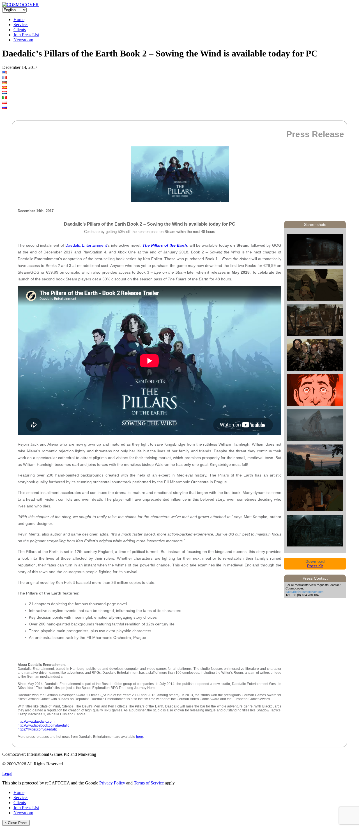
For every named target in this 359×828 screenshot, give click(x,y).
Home (18, 19)
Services (20, 24)
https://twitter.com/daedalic (37, 729)
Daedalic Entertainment (86, 245)
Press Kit (315, 566)
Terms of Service (149, 783)
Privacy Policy (112, 783)
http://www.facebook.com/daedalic (43, 725)
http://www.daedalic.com (36, 721)
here (139, 737)
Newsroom (23, 39)
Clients (19, 29)
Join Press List (26, 34)
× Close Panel (15, 823)
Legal (7, 773)
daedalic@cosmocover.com (304, 591)
